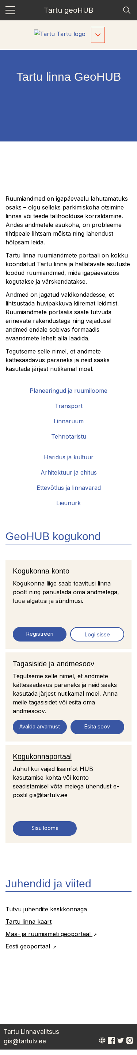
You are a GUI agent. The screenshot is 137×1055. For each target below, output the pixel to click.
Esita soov (97, 726)
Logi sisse (97, 634)
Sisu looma (44, 828)
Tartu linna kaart (28, 921)
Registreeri (39, 634)
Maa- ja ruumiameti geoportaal (48, 934)
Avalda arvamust (39, 726)
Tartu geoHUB (68, 10)
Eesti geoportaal (28, 946)
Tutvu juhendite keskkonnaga (46, 909)
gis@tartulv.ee (25, 1041)
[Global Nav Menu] (10, 10)
